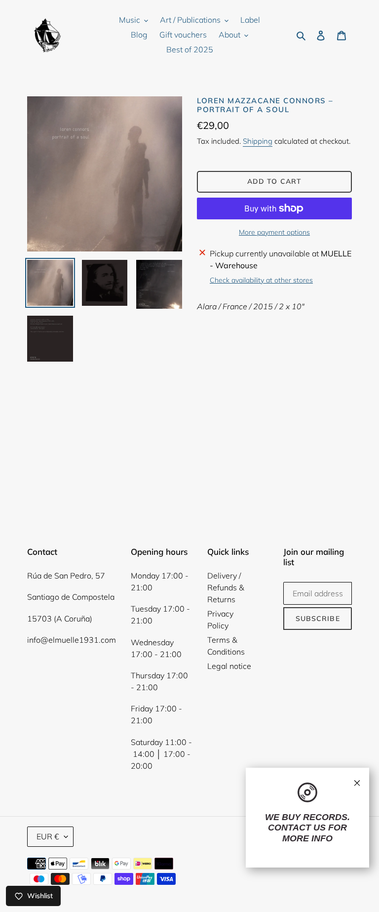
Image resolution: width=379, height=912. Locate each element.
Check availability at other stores (261, 280)
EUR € (48, 836)
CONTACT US (297, 827)
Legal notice (229, 666)
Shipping (257, 141)
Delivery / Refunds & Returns (225, 587)
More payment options (274, 232)
